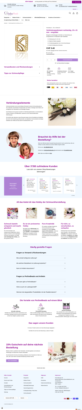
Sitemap (6, 392)
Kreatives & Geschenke (54, 17)
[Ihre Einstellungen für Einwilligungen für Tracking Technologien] (2, 408)
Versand (52, 50)
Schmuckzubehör (27, 17)
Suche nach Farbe (8, 380)
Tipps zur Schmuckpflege (10, 389)
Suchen (6, 377)
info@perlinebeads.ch (72, 6)
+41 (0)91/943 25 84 (63, 6)
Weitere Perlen (16, 17)
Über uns (27, 20)
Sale (22, 20)
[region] (50, 185)
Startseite (5, 23)
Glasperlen (6, 17)
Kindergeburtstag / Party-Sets (30, 390)
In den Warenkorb (67, 59)
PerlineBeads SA (10, 404)
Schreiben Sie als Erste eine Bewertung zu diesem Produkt (41, 330)
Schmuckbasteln (27, 393)
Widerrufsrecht (44, 385)
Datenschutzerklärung (46, 382)
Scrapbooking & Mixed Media (11, 20)
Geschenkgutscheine (28, 388)
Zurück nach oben (41, 367)
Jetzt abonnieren (12, 360)
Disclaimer (43, 380)
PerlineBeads (49, 27)
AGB (42, 377)
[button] (77, 13)
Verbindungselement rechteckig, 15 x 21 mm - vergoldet (16, 23)
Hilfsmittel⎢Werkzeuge (39, 17)
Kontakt (6, 382)
